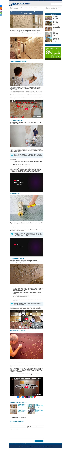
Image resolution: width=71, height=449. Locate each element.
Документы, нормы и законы (27, 0)
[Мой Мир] (23, 397)
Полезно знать (35, 0)
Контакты (22, 443)
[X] (27, 397)
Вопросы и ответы (18, 0)
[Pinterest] (25, 397)
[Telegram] (33, 397)
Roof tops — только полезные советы (27, 446)
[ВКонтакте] (18, 397)
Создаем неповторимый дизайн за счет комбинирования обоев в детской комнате (39, 406)
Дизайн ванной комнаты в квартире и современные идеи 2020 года (22, 410)
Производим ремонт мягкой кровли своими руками (39, 410)
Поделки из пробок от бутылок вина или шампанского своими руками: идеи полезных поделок (22, 406)
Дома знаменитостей (42, 0)
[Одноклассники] (20, 397)
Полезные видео (11, 0)
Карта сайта (17, 443)
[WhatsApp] (31, 397)
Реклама (26, 443)
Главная (12, 443)
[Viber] (29, 397)
